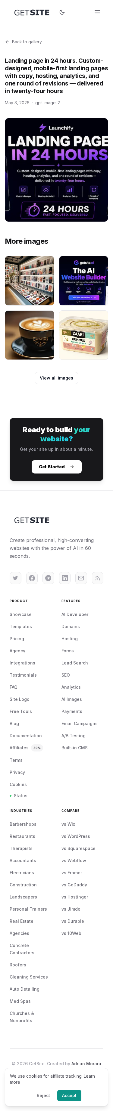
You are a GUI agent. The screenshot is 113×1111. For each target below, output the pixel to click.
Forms (67, 650)
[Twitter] (15, 578)
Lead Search (74, 662)
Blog (14, 723)
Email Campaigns (79, 723)
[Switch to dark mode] (62, 12)
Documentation (26, 735)
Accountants (23, 860)
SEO (65, 675)
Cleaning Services (29, 976)
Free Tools (21, 711)
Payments (71, 711)
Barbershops (23, 824)
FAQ (13, 687)
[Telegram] (48, 578)
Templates (21, 626)
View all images (56, 377)
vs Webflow (73, 860)
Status (20, 795)
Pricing (17, 638)
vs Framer (71, 872)
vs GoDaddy (74, 884)
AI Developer (74, 614)
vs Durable (72, 921)
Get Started (52, 466)
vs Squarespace (78, 848)
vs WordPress (75, 836)
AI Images (71, 699)
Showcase (21, 614)
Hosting (69, 638)
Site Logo (20, 699)
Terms (16, 760)
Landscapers (23, 896)
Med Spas (20, 1001)
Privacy (17, 772)
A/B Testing (73, 735)
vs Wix (68, 824)
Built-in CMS (74, 747)
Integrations (22, 662)
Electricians (22, 872)
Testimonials (23, 675)
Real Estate (21, 921)
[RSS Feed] (98, 578)
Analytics (71, 687)
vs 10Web (71, 933)
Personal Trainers (28, 909)
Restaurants (22, 836)
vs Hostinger (74, 896)
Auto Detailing (24, 989)
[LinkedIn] (65, 578)
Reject (43, 1095)
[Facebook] (32, 578)
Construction (23, 884)
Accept (69, 1095)
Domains (70, 626)
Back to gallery (27, 41)
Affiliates (25, 747)
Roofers (18, 964)
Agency (17, 650)
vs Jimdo (70, 909)
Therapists (21, 848)
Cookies (18, 784)
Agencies (19, 933)
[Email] (81, 578)
